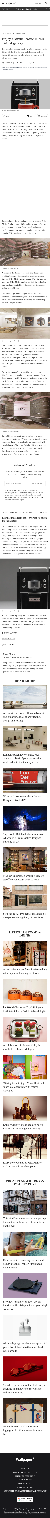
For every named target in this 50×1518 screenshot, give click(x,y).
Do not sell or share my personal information (25, 1491)
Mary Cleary (9, 62)
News (38, 63)
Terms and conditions (25, 1476)
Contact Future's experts (25, 1472)
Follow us (32, 116)
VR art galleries (15, 233)
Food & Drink (20, 33)
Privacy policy (25, 1480)
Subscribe (38, 3)
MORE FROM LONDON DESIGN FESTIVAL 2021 (24, 512)
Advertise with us (25, 1487)
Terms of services (30, 490)
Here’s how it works (7, 70)
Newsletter (44, 116)
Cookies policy (25, 1483)
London (5, 221)
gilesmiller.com (8, 638)
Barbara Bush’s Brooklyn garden (26, 9)
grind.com (6, 644)
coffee (43, 132)
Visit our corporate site (28, 1510)
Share (7, 116)
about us (25, 1468)
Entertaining (7, 33)
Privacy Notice (32, 493)
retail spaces (30, 233)
